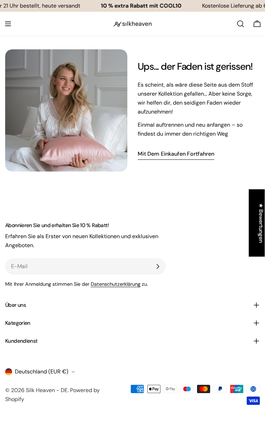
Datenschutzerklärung (115, 284)
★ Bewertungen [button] (261, 223)
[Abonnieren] (157, 266)
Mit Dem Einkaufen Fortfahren (176, 153)
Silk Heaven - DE (47, 390)
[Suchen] (240, 24)
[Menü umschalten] (8, 24)
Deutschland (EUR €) (41, 371)
